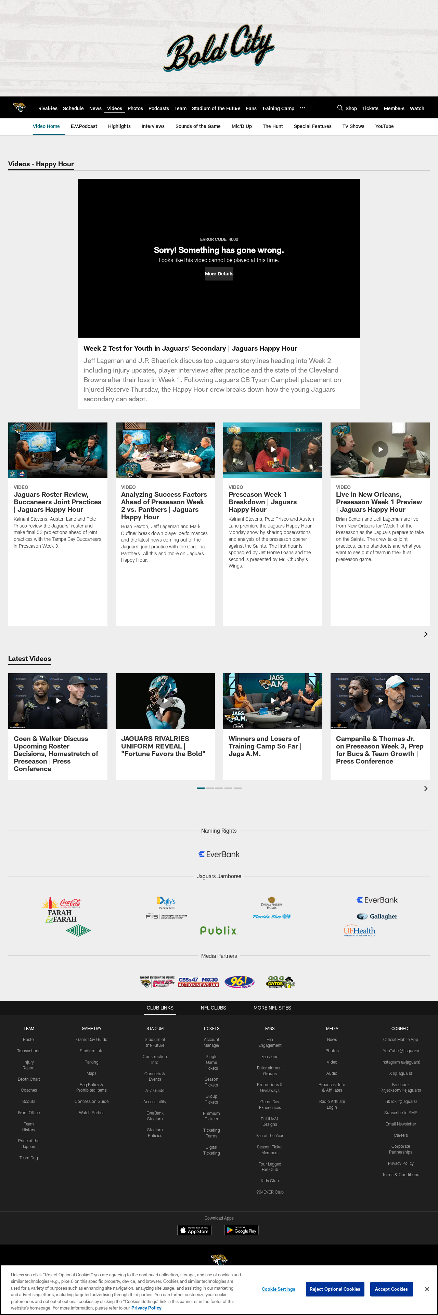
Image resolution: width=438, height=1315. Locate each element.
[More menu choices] (302, 107)
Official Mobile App (400, 1039)
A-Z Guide (154, 1090)
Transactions (28, 1050)
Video (332, 1061)
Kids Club (270, 1180)
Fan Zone (269, 1056)
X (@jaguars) (400, 1073)
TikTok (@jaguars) (401, 1101)
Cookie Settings (278, 1289)
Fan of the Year (269, 1135)
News (332, 1039)
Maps (91, 1073)
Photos (332, 1050)
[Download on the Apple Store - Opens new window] (194, 1231)
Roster (29, 1039)
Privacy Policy (401, 1163)
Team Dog (29, 1157)
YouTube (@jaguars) (401, 1050)
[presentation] (427, 635)
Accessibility (154, 1101)
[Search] (340, 107)
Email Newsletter (401, 1123)
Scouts (28, 1101)
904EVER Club (270, 1191)
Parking (92, 1061)
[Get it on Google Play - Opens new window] (241, 1233)
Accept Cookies (391, 1289)
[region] (219, 1290)
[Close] (427, 1289)
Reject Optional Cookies (335, 1289)
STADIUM (155, 1028)
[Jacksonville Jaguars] (219, 1262)
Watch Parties (91, 1112)
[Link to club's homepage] (19, 107)
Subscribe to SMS (400, 1112)
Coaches (29, 1090)
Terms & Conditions (400, 1174)
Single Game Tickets (211, 1062)
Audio (331, 1073)
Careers (401, 1135)
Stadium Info (92, 1050)
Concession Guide (91, 1101)
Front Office (29, 1112)
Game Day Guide (91, 1039)
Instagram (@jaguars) (401, 1061)
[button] (219, 274)
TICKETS (211, 1028)
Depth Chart (29, 1079)
